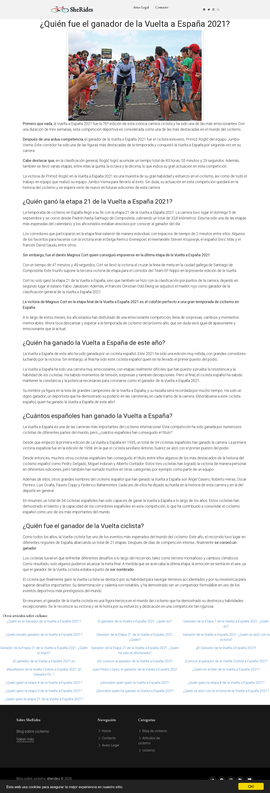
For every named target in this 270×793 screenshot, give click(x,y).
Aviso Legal (141, 7)
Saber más (25, 739)
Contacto (161, 7)
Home (106, 731)
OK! (251, 786)
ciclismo (148, 750)
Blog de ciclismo (154, 731)
